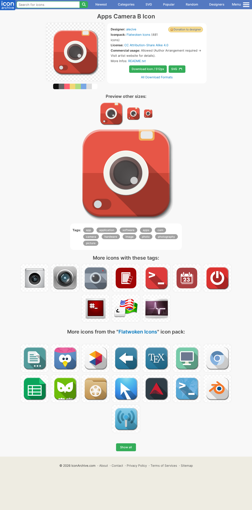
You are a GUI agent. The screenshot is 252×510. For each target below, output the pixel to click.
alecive (131, 29)
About (103, 465)
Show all (126, 447)
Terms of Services (164, 465)
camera (91, 236)
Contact (117, 465)
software (128, 230)
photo (146, 236)
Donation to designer (187, 29)
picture (91, 243)
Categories (126, 4)
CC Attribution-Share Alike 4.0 (146, 45)
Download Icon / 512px (148, 69)
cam (160, 230)
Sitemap (187, 465)
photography (166, 236)
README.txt (137, 61)
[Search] (84, 4)
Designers (216, 4)
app (88, 230)
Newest (101, 4)
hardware (110, 236)
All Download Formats (157, 77)
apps (146, 230)
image (129, 236)
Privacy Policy (137, 465)
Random (192, 4)
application (106, 230)
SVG (149, 4)
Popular (169, 4)
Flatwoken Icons (138, 34)
